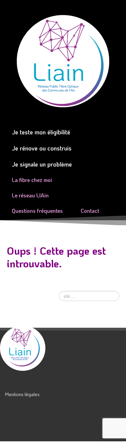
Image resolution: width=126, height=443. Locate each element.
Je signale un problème (42, 164)
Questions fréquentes (37, 210)
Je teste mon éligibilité (41, 132)
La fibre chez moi (32, 179)
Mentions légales (22, 394)
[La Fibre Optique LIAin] (31, 348)
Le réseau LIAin (30, 195)
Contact (90, 210)
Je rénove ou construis (42, 148)
